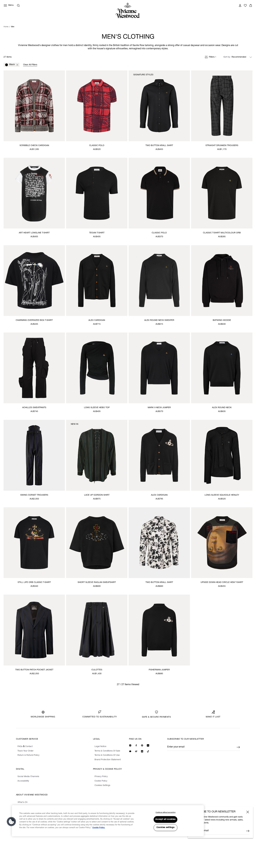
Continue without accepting (165, 812)
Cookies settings (165, 827)
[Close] (247, 812)
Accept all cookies (165, 819)
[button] (11, 821)
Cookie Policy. (98, 828)
